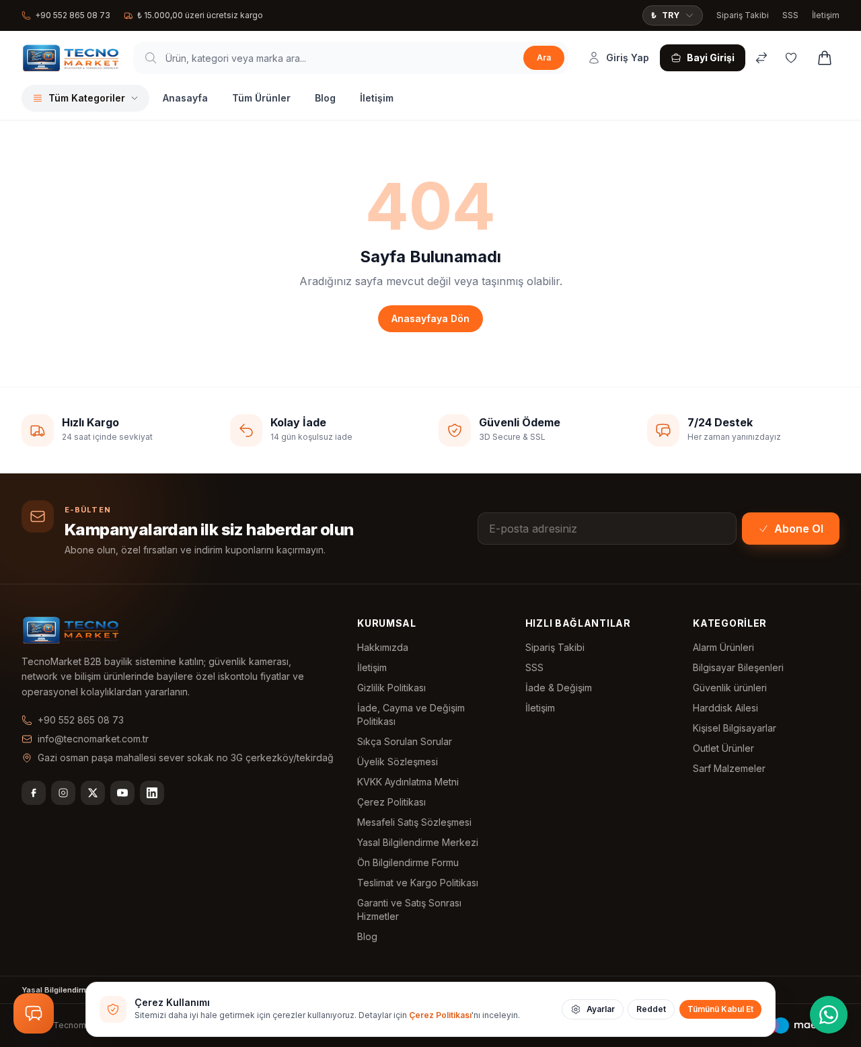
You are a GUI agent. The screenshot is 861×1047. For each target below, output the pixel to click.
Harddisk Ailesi (725, 707)
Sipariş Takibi (742, 15)
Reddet (651, 1009)
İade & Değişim (558, 687)
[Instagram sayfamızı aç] (63, 793)
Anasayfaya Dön (430, 318)
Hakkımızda (382, 647)
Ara (544, 57)
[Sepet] (824, 58)
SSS (790, 15)
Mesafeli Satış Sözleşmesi (414, 822)
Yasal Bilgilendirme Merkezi (417, 842)
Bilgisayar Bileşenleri (738, 667)
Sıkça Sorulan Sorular (404, 741)
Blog (325, 98)
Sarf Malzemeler (729, 768)
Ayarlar (601, 1009)
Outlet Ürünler (723, 748)
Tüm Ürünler (261, 98)
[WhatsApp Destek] (829, 1015)
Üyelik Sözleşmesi (397, 761)
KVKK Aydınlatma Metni (408, 781)
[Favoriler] (791, 57)
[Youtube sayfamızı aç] (122, 793)
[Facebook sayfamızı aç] (34, 793)
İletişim (825, 15)
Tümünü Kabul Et (720, 1009)
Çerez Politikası (391, 802)
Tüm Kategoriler (86, 98)
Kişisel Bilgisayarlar (734, 728)
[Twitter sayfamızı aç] (93, 793)
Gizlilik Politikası (391, 687)
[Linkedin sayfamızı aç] (152, 793)
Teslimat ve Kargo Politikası (417, 882)
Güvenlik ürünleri (730, 687)
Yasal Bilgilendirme (57, 990)
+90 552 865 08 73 (72, 15)
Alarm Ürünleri (723, 647)
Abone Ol (798, 528)
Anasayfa (185, 98)
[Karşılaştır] (761, 57)
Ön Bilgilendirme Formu (408, 862)
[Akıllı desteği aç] (33, 1013)
